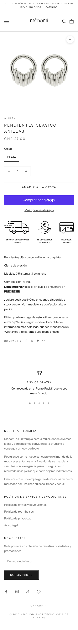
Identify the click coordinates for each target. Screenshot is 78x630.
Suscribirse (21, 574)
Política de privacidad (17, 518)
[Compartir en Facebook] (26, 341)
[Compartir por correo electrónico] (43, 341)
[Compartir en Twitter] (31, 341)
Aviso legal (11, 525)
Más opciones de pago (39, 210)
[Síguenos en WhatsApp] (39, 592)
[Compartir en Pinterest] (37, 341)
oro (49, 257)
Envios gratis (39, 382)
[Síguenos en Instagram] (17, 592)
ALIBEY (10, 118)
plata (57, 257)
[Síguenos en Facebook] (6, 592)
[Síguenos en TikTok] (28, 592)
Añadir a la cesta (39, 187)
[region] (39, 383)
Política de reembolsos (19, 511)
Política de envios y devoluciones (25, 505)
